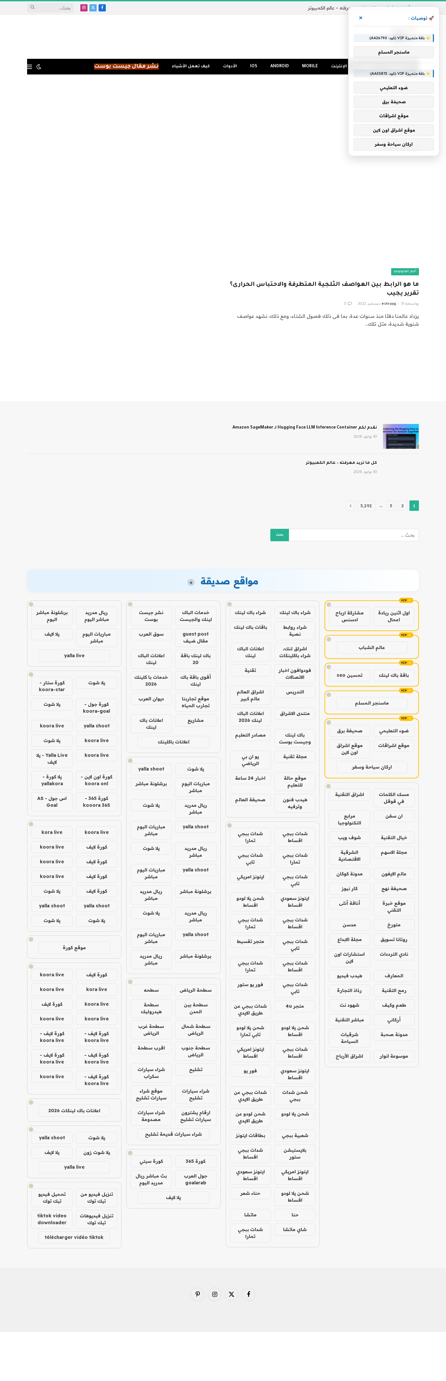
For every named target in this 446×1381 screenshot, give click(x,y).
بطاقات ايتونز (250, 1135)
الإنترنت (339, 66)
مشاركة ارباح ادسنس (349, 616)
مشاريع (195, 720)
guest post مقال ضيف (196, 637)
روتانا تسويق (393, 939)
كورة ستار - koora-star (52, 686)
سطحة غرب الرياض (151, 1029)
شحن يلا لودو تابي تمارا (250, 1031)
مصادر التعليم (250, 735)
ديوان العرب (151, 699)
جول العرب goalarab (195, 1179)
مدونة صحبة (394, 1034)
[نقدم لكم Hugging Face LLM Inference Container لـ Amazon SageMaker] (401, 436)
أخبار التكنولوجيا (405, 271)
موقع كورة (74, 947)
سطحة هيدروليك (151, 1008)
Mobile (310, 66)
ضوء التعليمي (394, 731)
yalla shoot (151, 769)
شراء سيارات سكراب (151, 1072)
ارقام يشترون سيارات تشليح (195, 1116)
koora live (52, 726)
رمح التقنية (394, 990)
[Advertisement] (223, 100)
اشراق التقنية (349, 794)
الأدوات (230, 66)
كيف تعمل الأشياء (191, 66)
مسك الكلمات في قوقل (394, 797)
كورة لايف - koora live (96, 1037)
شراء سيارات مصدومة (151, 1116)
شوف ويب (349, 837)
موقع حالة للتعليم (295, 781)
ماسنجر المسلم (372, 703)
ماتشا (250, 1215)
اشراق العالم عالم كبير (250, 695)
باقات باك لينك (250, 627)
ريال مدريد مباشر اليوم (96, 615)
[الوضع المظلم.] (39, 66)
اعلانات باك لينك (151, 723)
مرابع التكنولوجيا (349, 819)
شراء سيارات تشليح (195, 1094)
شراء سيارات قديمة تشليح (173, 1134)
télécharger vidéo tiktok (74, 1237)
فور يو (250, 1071)
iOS (253, 66)
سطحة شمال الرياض (195, 1029)
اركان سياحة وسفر (372, 767)
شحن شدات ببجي (295, 1095)
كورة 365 (195, 1161)
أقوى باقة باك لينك (195, 680)
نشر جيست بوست (151, 615)
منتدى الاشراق (295, 713)
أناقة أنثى (349, 903)
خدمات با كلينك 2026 (151, 680)
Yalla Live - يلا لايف (52, 758)
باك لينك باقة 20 (196, 659)
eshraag (389, 304)
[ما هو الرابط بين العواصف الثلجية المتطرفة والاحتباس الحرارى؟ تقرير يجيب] (324, 221)
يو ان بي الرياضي (250, 760)
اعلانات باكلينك (173, 742)
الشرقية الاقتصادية (349, 855)
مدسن (349, 925)
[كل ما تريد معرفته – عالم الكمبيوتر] (401, 471)
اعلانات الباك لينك (250, 652)
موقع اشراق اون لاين (350, 748)
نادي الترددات (394, 954)
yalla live (74, 655)
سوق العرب (151, 634)
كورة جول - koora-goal (96, 707)
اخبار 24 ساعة (250, 778)
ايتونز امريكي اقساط (250, 1052)
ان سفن (394, 816)
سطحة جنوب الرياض (195, 1051)
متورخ (394, 925)
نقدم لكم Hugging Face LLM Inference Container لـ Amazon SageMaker (304, 428)
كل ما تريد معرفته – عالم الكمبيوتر (341, 8)
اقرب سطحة (151, 1048)
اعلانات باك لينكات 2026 (74, 1110)
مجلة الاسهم (394, 852)
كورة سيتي (151, 1161)
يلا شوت (195, 769)
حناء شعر (250, 1193)
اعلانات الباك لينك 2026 (250, 716)
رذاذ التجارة (349, 990)
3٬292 (366, 505)
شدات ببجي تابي (250, 858)
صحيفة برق (349, 731)
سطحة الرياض (196, 990)
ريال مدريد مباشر (195, 808)
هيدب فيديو (349, 976)
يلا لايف (173, 1197)
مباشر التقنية (349, 1020)
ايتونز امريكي (250, 877)
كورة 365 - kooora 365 (96, 801)
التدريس (295, 692)
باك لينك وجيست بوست (295, 738)
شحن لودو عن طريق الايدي (250, 1117)
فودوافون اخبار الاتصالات (295, 673)
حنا (295, 1215)
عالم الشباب (371, 647)
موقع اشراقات (393, 745)
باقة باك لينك (394, 675)
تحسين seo (349, 675)
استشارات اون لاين (349, 957)
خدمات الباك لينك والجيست (196, 615)
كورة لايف (96, 847)
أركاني (394, 1020)
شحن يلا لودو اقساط (250, 901)
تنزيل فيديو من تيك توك (96, 1197)
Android (279, 66)
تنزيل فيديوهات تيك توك (96, 1219)
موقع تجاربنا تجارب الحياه (196, 702)
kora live (51, 832)
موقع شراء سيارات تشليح (151, 1094)
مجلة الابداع (349, 939)
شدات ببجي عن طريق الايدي (250, 1009)
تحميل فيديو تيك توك (52, 1197)
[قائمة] (29, 66)
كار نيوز (350, 888)
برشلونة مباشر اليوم (52, 615)
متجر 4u (295, 1006)
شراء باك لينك (295, 612)
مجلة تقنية (295, 756)
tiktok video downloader (52, 1219)
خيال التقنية (394, 837)
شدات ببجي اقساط (295, 837)
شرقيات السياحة (349, 1038)
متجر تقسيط (250, 941)
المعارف (394, 976)
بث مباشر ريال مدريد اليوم (151, 1179)
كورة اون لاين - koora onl (96, 780)
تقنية (250, 670)
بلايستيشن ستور (294, 1153)
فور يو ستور (250, 984)
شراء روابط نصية (295, 630)
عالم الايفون (393, 874)
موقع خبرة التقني (394, 906)
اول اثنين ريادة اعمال (394, 616)
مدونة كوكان (349, 874)
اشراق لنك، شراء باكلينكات (295, 652)
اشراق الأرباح (349, 1056)
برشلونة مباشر (151, 784)
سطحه (151, 990)
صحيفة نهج (394, 888)
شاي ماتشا (295, 1229)
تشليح (195, 1069)
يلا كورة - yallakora (52, 780)
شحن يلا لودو (295, 1114)
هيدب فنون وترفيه (295, 803)
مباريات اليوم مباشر (196, 787)
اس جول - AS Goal (52, 801)
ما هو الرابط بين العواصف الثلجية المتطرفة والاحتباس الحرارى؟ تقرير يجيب (324, 289)
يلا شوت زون (96, 1152)
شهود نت (349, 1005)
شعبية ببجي (295, 1135)
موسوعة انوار (394, 1056)
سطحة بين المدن (196, 1008)
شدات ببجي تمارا (250, 837)
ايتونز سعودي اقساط (294, 901)
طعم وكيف (394, 1005)
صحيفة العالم (250, 800)
